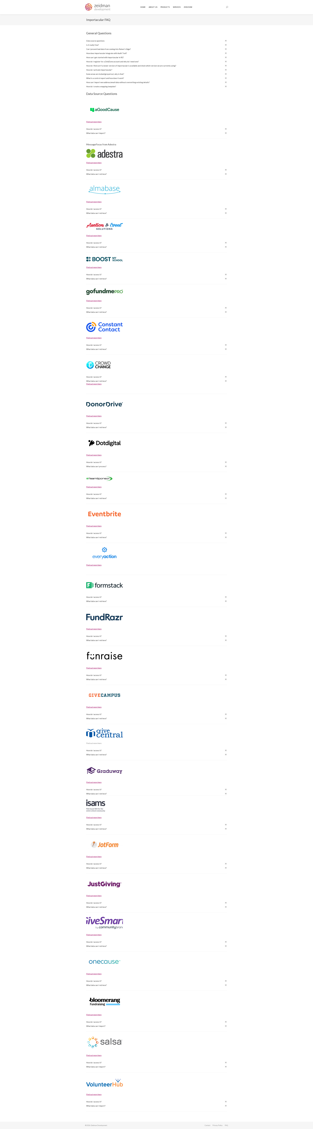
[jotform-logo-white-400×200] (104, 845)
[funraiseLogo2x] (104, 656)
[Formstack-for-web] (104, 585)
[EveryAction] (104, 553)
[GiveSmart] (104, 923)
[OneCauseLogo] (104, 962)
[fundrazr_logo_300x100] (104, 617)
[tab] (156, 40)
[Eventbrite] (104, 514)
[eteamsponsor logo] (99, 478)
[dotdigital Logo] (104, 443)
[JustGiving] (104, 884)
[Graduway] (104, 770)
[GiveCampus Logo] (104, 695)
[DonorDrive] (104, 404)
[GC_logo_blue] (104, 732)
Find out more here (93, 122)
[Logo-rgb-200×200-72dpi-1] (98, 365)
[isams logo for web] (95, 806)
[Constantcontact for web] (104, 327)
